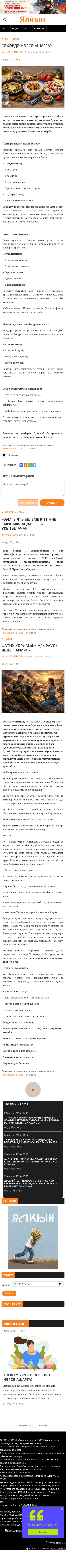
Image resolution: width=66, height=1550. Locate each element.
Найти (9, 1293)
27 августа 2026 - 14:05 (16, 1113)
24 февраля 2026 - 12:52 (37, 656)
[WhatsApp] (30, 465)
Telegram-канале (13, 448)
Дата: (6, 1285)
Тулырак (43, 1532)
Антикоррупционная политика (15, 1511)
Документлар (25, 1425)
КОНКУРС (39, 28)
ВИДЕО (16, 28)
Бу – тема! (12, 38)
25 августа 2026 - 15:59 (16, 1176)
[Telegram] (34, 465)
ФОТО (27, 28)
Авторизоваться (28, 502)
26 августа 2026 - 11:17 (16, 1135)
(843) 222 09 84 (58, 1548)
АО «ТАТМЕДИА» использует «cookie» (20, 1514)
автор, (6, 535)
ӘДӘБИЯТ (11, 638)
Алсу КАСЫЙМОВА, (13, 52)
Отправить (52, 503)
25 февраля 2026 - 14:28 (37, 52)
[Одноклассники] (25, 465)
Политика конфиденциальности (16, 1524)
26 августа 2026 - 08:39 (16, 1154)
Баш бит (44, 1425)
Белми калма (14, 512)
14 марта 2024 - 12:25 (13, 1330)
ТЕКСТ (5, 28)
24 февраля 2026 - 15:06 (22, 534)
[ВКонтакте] (21, 465)
